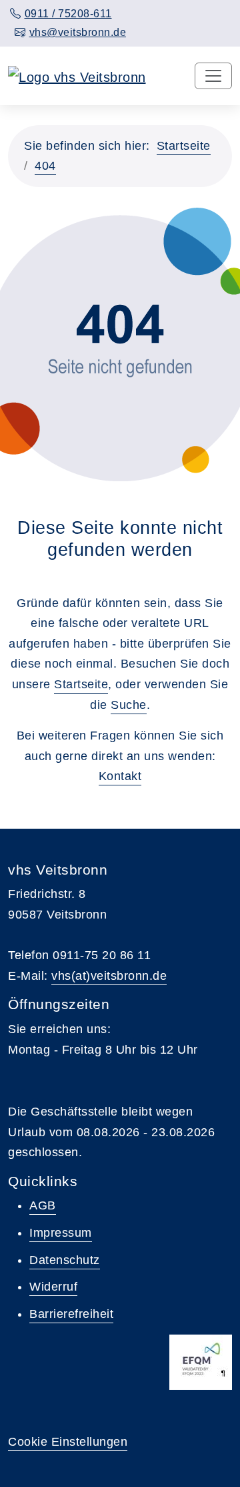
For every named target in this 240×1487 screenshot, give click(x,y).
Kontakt (120, 776)
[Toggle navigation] (213, 76)
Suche (129, 705)
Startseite (184, 145)
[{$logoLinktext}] (77, 76)
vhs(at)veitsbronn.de (109, 975)
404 (45, 165)
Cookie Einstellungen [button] (67, 1441)
